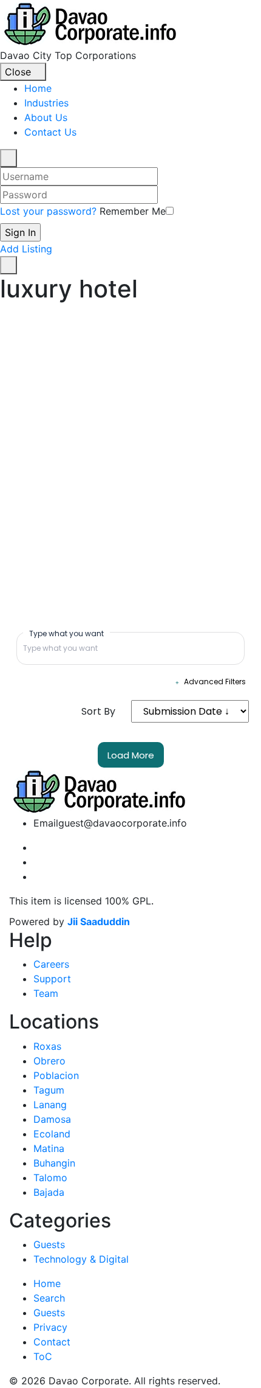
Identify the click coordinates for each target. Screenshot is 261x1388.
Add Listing (26, 249)
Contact (51, 1342)
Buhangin (54, 1163)
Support (52, 979)
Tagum (48, 1090)
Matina (48, 1148)
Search (49, 1298)
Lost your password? (48, 211)
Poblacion (56, 1075)
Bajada (48, 1192)
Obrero (49, 1061)
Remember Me (133, 211)
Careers (51, 964)
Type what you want (66, 633)
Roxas (47, 1046)
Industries (46, 103)
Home (38, 88)
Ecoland (51, 1134)
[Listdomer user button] (8, 158)
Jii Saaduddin (98, 921)
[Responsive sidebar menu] (8, 265)
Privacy (50, 1327)
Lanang (50, 1104)
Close (19, 72)
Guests (49, 1244)
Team (45, 993)
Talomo (50, 1177)
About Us (45, 117)
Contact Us (50, 132)
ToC (42, 1356)
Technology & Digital (81, 1259)
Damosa (52, 1119)
